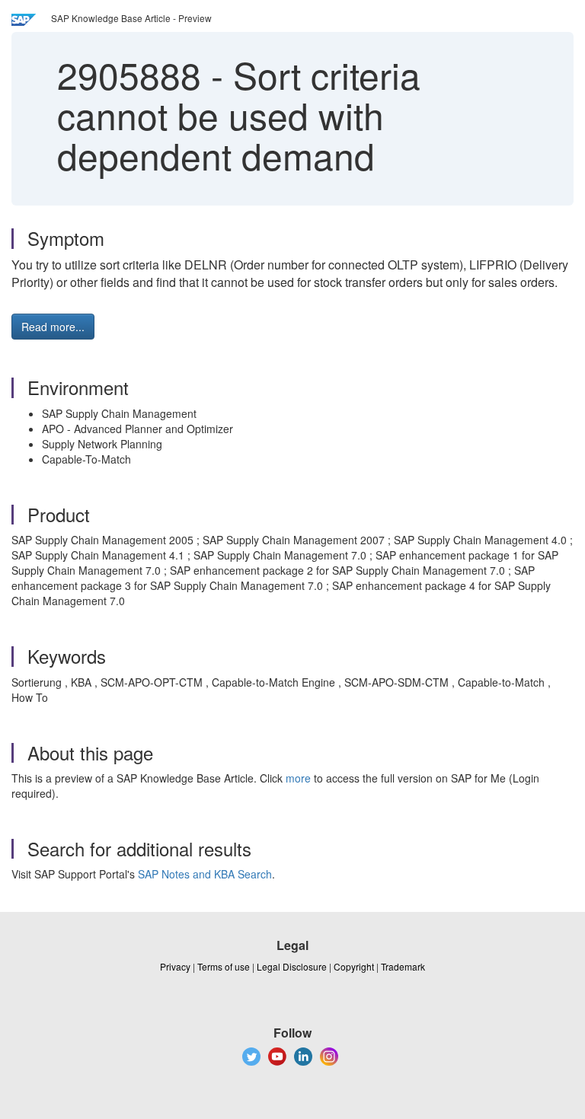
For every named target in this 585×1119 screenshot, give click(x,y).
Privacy (175, 966)
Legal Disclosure (292, 966)
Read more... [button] (53, 326)
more (298, 778)
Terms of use (223, 966)
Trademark (403, 966)
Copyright (354, 966)
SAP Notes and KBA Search (205, 873)
